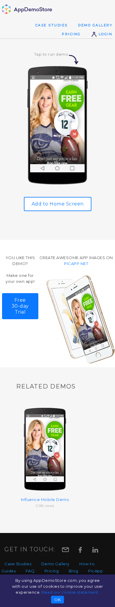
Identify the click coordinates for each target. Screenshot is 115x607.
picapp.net (76, 263)
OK (57, 599)
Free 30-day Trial (20, 306)
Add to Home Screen (58, 204)
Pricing (71, 34)
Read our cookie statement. (70, 592)
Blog (73, 571)
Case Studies (51, 25)
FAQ (30, 571)
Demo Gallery (95, 25)
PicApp (95, 571)
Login (104, 34)
